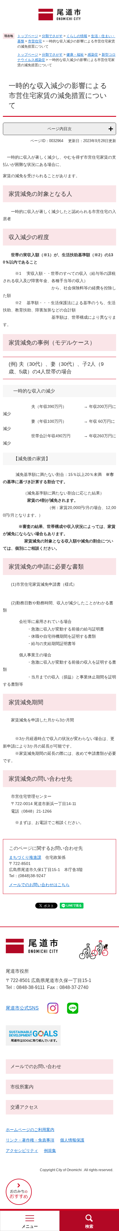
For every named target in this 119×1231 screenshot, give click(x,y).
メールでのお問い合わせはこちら (39, 884)
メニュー (30, 1226)
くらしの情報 (76, 36)
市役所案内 (22, 1086)
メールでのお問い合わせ (35, 1066)
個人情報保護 (72, 1140)
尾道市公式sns (22, 1008)
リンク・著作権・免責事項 (30, 1140)
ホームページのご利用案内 (30, 1129)
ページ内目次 (59, 128)
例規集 (50, 1150)
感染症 (93, 55)
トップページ (27, 36)
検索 (89, 1226)
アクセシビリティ (22, 1150)
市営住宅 (35, 41)
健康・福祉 (75, 55)
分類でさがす (52, 36)
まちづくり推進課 (25, 857)
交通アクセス (24, 1107)
